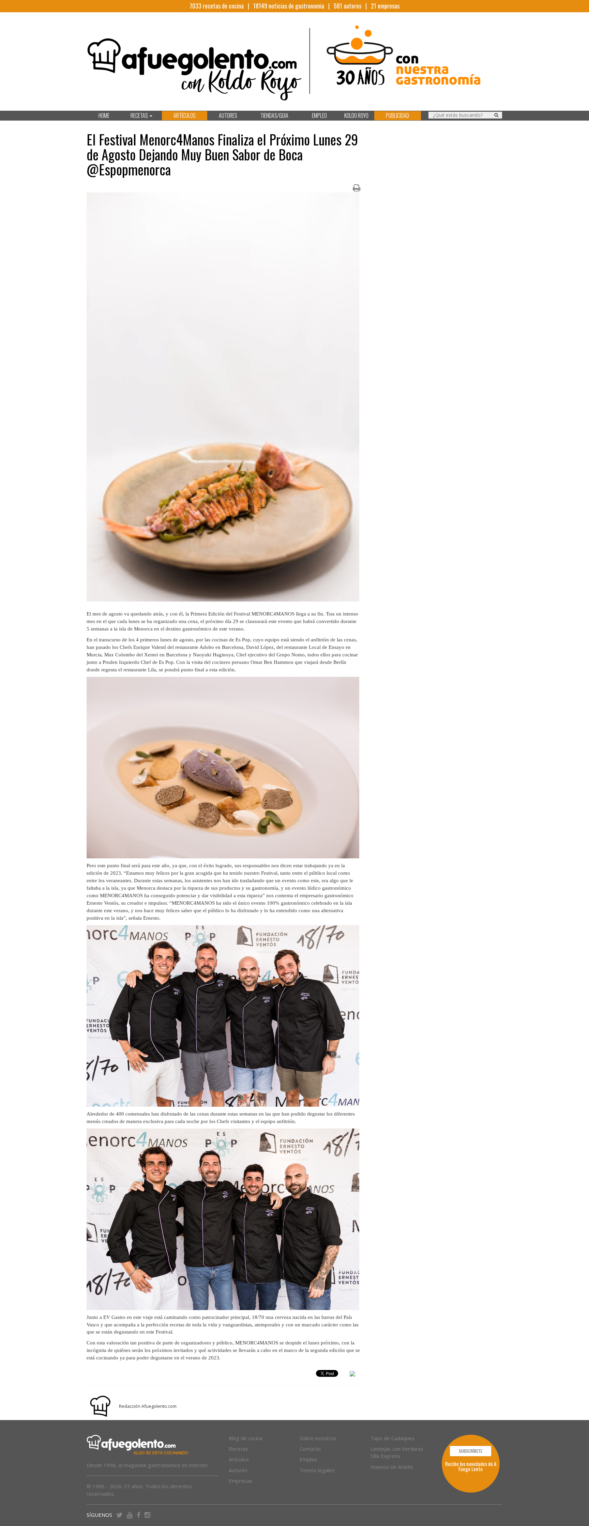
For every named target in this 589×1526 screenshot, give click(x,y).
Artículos (239, 1459)
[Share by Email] (352, 1374)
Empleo (308, 1459)
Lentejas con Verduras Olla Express (397, 1452)
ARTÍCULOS (184, 115)
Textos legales (317, 1470)
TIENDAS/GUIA (274, 115)
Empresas (241, 1480)
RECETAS (140, 115)
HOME (104, 115)
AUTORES (228, 115)
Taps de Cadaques (392, 1438)
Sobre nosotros (318, 1438)
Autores (238, 1470)
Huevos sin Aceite (392, 1466)
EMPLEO (319, 115)
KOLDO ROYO (356, 115)
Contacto (310, 1448)
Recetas (238, 1448)
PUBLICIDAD (397, 115)
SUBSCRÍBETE (470, 1451)
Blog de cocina (245, 1438)
